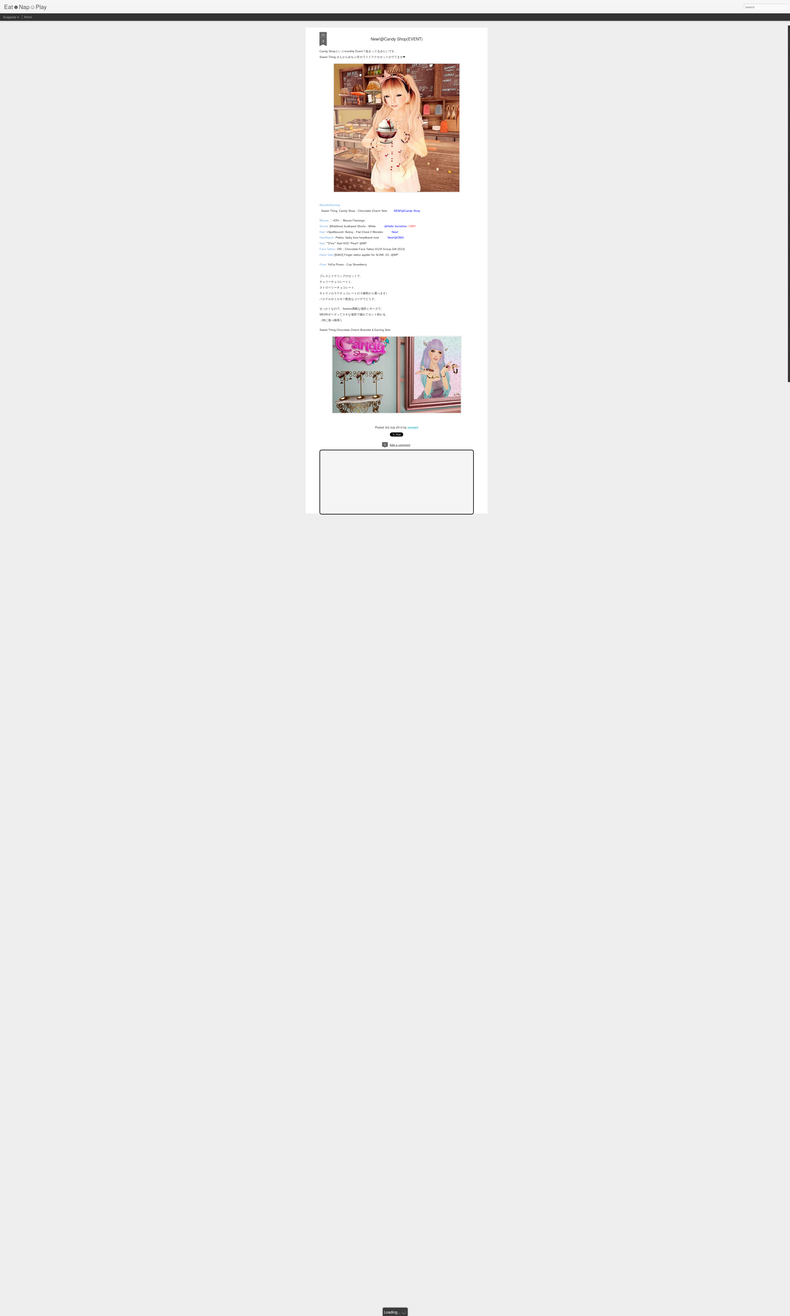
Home (28, 17)
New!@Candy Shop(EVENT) (397, 39)
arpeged (412, 427)
